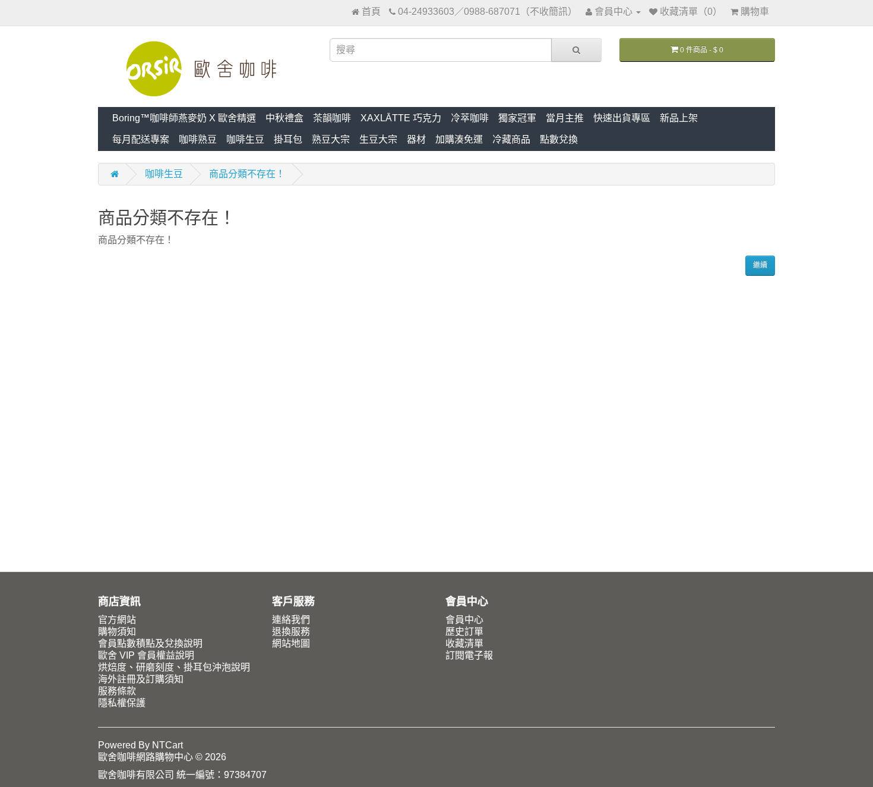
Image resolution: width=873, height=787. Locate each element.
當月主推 (565, 118)
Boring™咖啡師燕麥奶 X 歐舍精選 (184, 118)
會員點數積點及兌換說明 (150, 643)
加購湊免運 (459, 139)
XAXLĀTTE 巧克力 (400, 118)
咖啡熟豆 (198, 139)
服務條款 (117, 691)
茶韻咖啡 (332, 118)
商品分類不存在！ (247, 174)
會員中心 (464, 620)
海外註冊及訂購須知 (141, 679)
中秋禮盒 (284, 118)
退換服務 (291, 632)
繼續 (760, 265)
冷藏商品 (511, 139)
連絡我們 (291, 620)
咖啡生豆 (245, 139)
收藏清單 (464, 643)
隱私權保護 (122, 703)
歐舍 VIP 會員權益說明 (146, 655)
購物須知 (117, 632)
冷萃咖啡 (470, 118)
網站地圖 (291, 643)
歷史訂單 (464, 632)
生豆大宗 (378, 139)
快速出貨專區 (621, 118)
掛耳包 (288, 139)
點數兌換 (559, 139)
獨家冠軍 (517, 118)
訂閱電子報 (469, 655)
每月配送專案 (140, 139)
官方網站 (117, 620)
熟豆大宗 (331, 139)
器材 (416, 139)
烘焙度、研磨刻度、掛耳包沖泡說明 (174, 667)
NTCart (167, 745)
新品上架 (679, 118)
